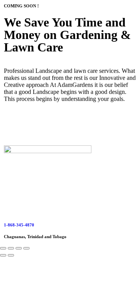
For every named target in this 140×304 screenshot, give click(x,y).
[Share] (19, 248)
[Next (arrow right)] (11, 255)
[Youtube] (34, 126)
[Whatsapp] (97, 126)
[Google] (76, 126)
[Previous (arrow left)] (3, 255)
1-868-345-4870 (19, 225)
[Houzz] (55, 126)
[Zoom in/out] (3, 248)
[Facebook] (13, 126)
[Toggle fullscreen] (11, 248)
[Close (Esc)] (26, 248)
